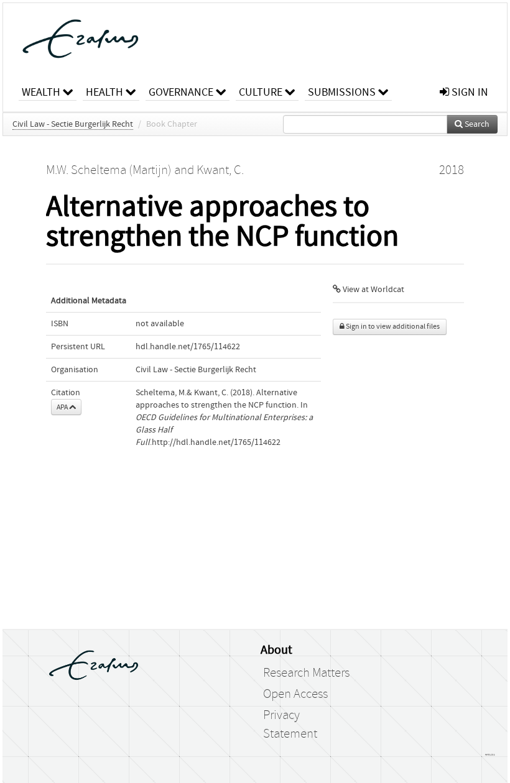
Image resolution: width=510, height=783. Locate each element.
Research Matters (306, 673)
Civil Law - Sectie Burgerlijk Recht (72, 124)
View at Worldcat (372, 290)
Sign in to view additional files (392, 327)
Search (476, 124)
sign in (468, 92)
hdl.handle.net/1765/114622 (188, 347)
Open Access (295, 694)
